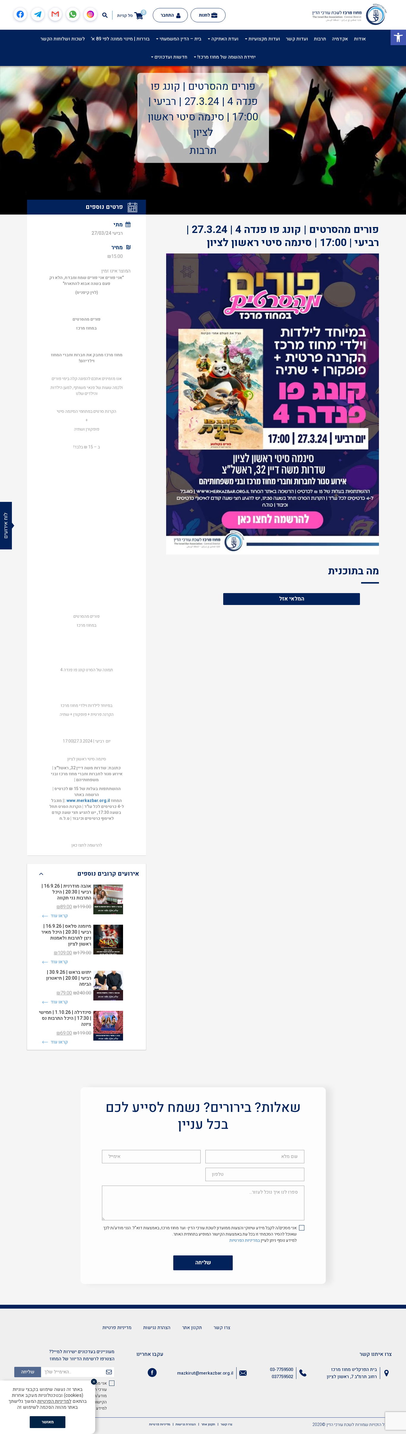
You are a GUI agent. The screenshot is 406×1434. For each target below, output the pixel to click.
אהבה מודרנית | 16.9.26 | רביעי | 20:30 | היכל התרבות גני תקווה (66, 892)
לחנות (204, 15)
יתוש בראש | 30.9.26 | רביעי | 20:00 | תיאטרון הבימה (68, 978)
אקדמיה (340, 38)
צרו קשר (222, 1327)
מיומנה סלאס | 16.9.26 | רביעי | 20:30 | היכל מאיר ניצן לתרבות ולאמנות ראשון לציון (66, 935)
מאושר (48, 1422)
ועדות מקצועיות (263, 38)
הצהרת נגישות (156, 1327)
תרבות (320, 38)
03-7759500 (281, 1369)
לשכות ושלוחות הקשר (62, 38)
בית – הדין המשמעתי (179, 38)
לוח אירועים (6, 526)
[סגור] (94, 1382)
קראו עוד (58, 916)
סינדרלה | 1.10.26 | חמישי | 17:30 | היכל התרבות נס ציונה (65, 1018)
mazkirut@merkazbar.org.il (205, 1373)
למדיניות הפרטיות (54, 1401)
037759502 (282, 1376)
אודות (360, 38)
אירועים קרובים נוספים (108, 873)
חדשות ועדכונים (170, 57)
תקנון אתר (192, 1327)
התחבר (167, 15)
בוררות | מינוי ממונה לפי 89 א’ (120, 38)
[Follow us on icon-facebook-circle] (152, 1373)
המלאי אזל (291, 599)
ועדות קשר (297, 38)
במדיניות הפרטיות (244, 1240)
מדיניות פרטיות (117, 1327)
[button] (398, 37)
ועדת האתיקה (224, 38)
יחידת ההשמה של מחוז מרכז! (226, 57)
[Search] (104, 15)
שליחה (203, 1263)
